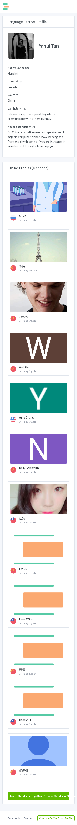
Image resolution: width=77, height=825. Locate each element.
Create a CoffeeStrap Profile (56, 818)
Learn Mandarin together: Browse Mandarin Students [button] (39, 796)
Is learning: (15, 81)
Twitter (28, 818)
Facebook (14, 818)
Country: (13, 95)
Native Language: (19, 68)
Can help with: (17, 108)
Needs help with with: (21, 127)
